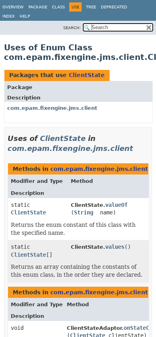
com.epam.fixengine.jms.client (52, 108)
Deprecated (114, 7)
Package (37, 7)
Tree (91, 7)
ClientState (87, 75)
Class (58, 7)
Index (8, 16)
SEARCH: (72, 28)
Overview (13, 7)
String (83, 212)
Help (25, 16)
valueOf (116, 205)
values (114, 247)
